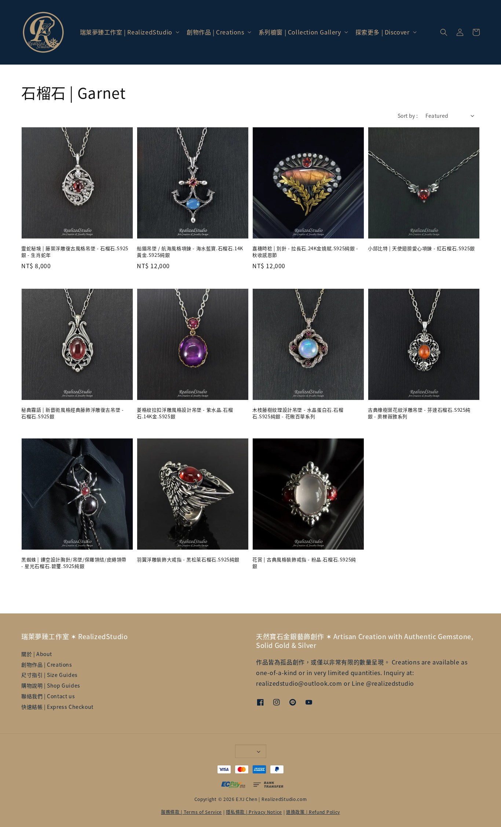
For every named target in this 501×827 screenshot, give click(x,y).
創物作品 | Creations (215, 32)
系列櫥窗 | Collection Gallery (300, 32)
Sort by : (408, 115)
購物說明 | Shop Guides (50, 685)
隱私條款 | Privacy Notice (254, 812)
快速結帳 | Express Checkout (57, 706)
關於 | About (36, 654)
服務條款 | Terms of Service (191, 812)
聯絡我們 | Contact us (48, 696)
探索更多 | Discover (382, 32)
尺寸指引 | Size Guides (49, 674)
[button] (444, 32)
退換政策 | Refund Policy (313, 812)
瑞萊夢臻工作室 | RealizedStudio (126, 32)
